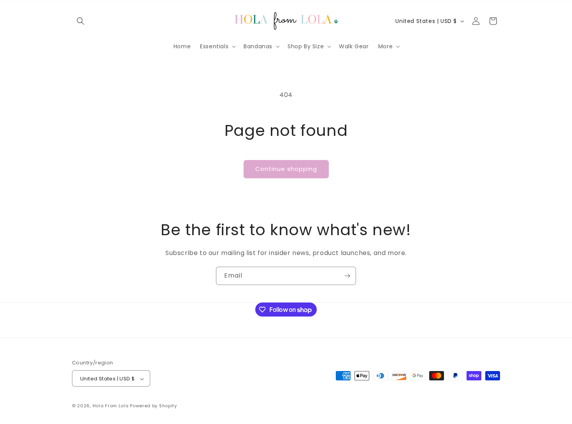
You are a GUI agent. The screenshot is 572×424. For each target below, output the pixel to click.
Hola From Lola (111, 406)
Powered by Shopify (153, 406)
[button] (80, 21)
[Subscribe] (347, 276)
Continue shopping (286, 169)
